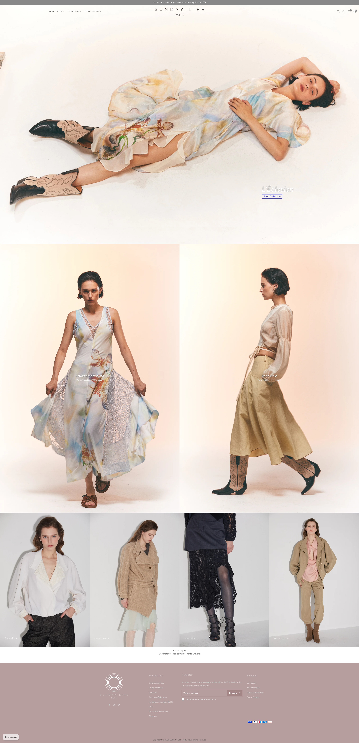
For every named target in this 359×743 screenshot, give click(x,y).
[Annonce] (179, 2)
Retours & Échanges (158, 697)
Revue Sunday (253, 697)
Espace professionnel (158, 711)
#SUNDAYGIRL (253, 688)
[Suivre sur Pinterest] (119, 704)
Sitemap (153, 716)
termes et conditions (206, 699)
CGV (151, 706)
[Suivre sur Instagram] (114, 704)
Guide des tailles (156, 688)
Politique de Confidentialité (161, 702)
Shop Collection (272, 196)
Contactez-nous (156, 683)
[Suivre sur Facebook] (109, 704)
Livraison (153, 692)
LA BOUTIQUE (55, 11)
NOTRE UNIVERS (91, 11)
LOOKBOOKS (73, 11)
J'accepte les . (201, 699)
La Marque (251, 683)
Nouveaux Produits (255, 692)
